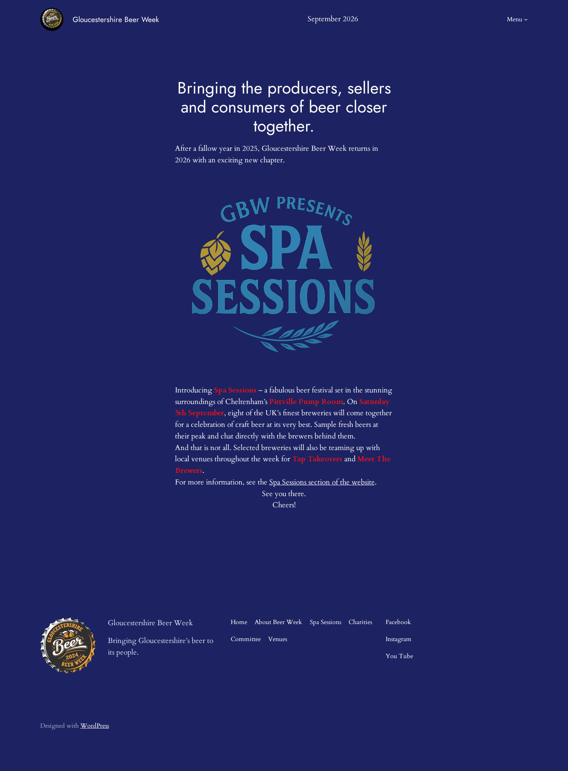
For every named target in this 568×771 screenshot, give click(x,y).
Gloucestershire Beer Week (116, 19)
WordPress (94, 726)
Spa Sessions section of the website (322, 482)
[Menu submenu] (526, 19)
